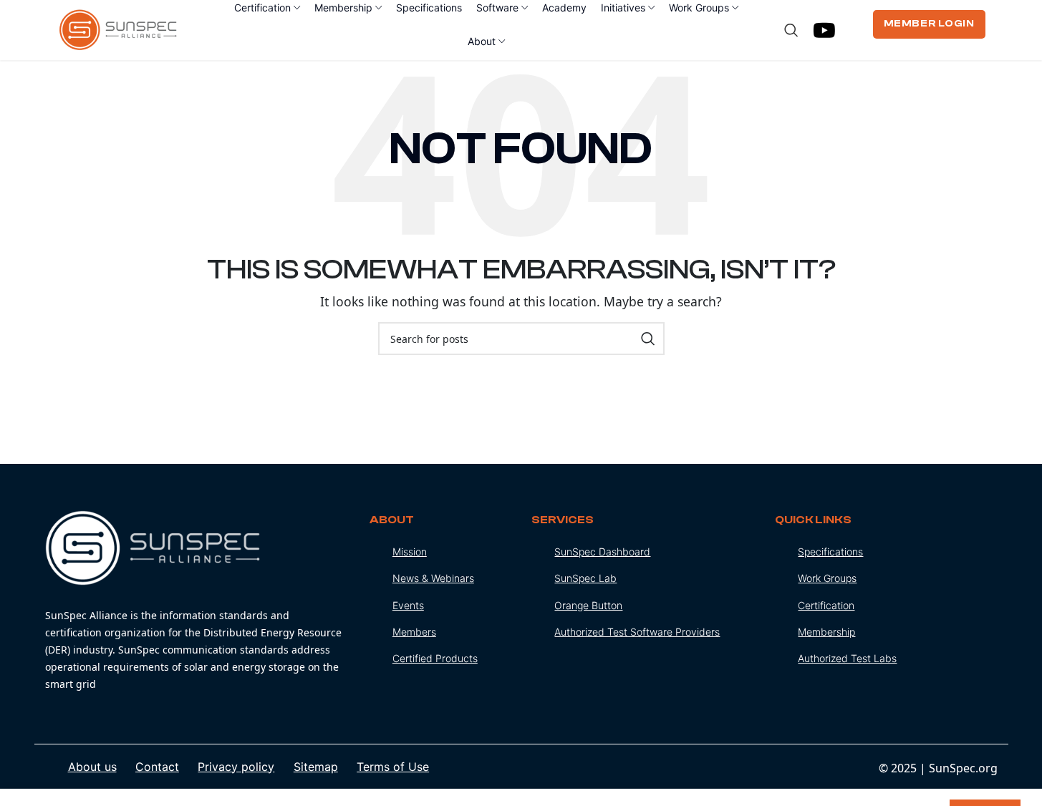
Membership (826, 632)
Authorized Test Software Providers (637, 632)
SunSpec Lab (585, 578)
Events (408, 605)
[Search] (791, 30)
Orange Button (588, 605)
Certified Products (435, 658)
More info (907, 779)
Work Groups (827, 578)
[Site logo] (118, 29)
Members (414, 632)
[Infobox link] (196, 601)
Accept (985, 776)
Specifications (830, 551)
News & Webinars (433, 578)
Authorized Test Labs (847, 658)
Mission (409, 551)
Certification (826, 605)
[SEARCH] (648, 338)
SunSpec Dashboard (602, 551)
